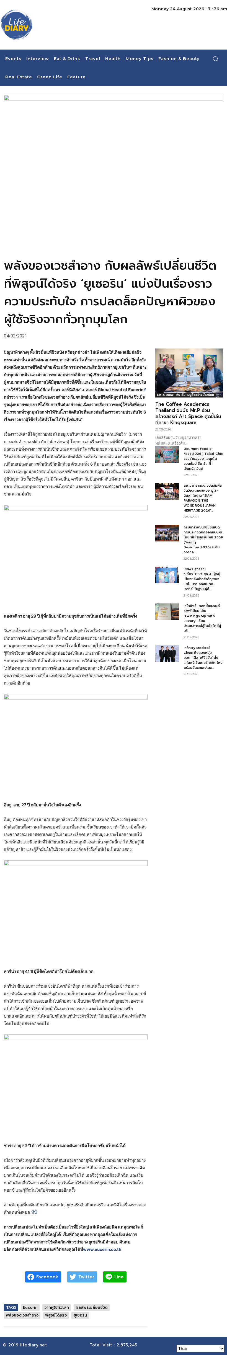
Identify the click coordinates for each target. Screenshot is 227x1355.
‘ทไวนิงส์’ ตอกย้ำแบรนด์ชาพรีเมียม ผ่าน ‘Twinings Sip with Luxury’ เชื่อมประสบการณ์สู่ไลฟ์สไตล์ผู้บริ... (202, 618)
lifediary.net (34, 1345)
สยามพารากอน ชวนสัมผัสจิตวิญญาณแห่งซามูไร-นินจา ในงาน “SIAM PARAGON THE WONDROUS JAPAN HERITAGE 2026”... (203, 498)
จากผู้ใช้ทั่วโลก (56, 1307)
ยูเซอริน (80, 1315)
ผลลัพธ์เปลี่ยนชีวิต (92, 1307)
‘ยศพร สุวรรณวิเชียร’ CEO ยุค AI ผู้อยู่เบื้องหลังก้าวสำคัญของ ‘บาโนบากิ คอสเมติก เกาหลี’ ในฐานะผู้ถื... (202, 579)
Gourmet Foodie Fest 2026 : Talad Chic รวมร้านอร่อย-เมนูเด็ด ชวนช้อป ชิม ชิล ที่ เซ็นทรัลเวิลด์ (203, 458)
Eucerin (30, 1307)
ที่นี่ (34, 1212)
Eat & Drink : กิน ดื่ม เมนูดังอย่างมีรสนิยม (185, 395)
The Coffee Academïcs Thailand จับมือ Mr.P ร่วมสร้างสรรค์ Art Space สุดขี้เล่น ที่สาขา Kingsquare (188, 413)
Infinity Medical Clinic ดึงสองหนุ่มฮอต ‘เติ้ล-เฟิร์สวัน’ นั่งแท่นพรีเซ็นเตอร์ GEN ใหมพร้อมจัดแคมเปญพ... (203, 657)
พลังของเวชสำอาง (22, 1315)
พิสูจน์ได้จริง (56, 1315)
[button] (215, 59)
